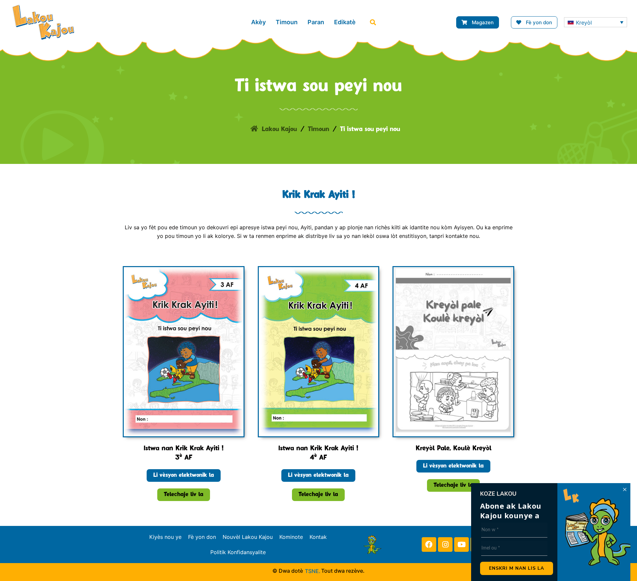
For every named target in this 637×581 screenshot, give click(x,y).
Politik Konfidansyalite (238, 552)
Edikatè (345, 22)
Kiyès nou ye (165, 537)
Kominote (291, 537)
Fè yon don (202, 537)
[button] (372, 22)
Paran (316, 22)
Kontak (318, 537)
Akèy (258, 22)
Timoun (287, 22)
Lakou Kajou (279, 129)
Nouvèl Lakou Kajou (248, 537)
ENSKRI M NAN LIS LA (516, 568)
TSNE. (312, 571)
